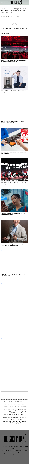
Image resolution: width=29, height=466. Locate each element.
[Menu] (2, 2)
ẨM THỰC (17, 406)
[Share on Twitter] (16, 24)
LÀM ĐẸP (22, 401)
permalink (25, 28)
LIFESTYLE (6, 406)
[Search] (4, 2)
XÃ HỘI (5, 401)
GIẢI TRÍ (11, 406)
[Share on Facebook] (13, 24)
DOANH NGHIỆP (21, 404)
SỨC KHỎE (7, 404)
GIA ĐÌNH (17, 401)
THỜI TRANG (13, 404)
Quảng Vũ (17, 16)
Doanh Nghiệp (4, 7)
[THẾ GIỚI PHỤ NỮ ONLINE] (16, 2)
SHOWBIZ (11, 401)
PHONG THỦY (23, 406)
